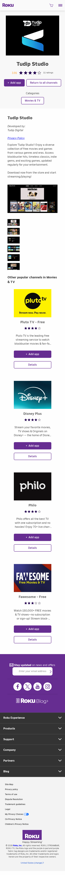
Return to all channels (44, 82)
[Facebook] (17, 686)
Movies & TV (32, 100)
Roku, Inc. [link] (17, 846)
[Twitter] (27, 686)
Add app (14, 82)
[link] (32, 701)
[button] (60, 5)
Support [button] (8, 739)
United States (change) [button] (31, 863)
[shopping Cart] (51, 6)
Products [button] (9, 728)
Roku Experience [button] (14, 718)
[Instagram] (47, 686)
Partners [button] (8, 760)
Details (32, 364)
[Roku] (7, 4)
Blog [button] (6, 771)
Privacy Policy (16, 138)
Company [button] (9, 750)
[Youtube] (37, 686)
